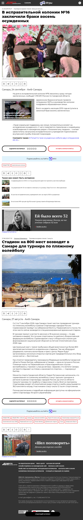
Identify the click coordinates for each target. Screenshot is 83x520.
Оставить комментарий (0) (65, 148)
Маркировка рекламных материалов (31, 471)
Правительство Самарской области (14, 308)
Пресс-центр (40, 463)
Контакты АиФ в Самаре (66, 468)
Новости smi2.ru (9, 232)
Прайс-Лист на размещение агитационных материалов (37, 468)
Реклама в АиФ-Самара (56, 466)
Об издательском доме (26, 463)
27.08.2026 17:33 (7, 238)
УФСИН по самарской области (12, 79)
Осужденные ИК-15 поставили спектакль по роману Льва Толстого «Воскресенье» (39, 187)
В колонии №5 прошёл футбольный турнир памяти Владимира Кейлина (35, 201)
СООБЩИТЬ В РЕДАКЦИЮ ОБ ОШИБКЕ (57, 471)
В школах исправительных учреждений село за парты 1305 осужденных (35, 194)
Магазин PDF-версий (53, 463)
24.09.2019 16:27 (7, 9)
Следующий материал (42, 514)
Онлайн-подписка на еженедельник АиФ (32, 466)
